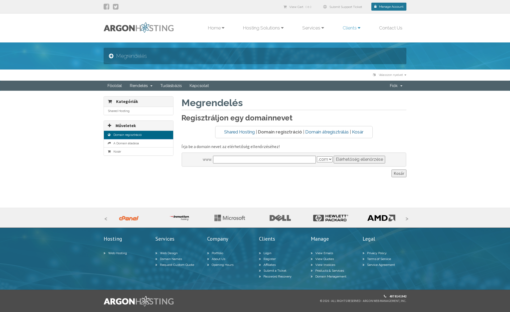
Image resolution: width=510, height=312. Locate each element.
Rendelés (140, 85)
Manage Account (391, 6)
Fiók (395, 85)
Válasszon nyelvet (391, 75)
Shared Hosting (239, 132)
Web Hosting (117, 253)
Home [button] (215, 28)
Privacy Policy (377, 253)
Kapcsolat (199, 85)
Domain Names (171, 259)
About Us (218, 259)
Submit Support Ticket (345, 7)
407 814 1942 (397, 296)
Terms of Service (379, 259)
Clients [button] (350, 28)
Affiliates (270, 265)
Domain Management (330, 276)
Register (270, 259)
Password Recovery (278, 276)
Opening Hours (222, 265)
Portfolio (217, 253)
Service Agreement (381, 265)
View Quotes (324, 259)
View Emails (324, 253)
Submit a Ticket (275, 270)
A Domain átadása (125, 143)
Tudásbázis (171, 85)
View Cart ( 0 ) (300, 7)
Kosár (357, 132)
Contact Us (390, 28)
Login (267, 253)
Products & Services (329, 270)
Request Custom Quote (177, 265)
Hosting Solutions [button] (262, 28)
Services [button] (311, 28)
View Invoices (325, 265)
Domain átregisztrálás (327, 132)
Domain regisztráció (127, 135)
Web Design (169, 253)
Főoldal (115, 85)
